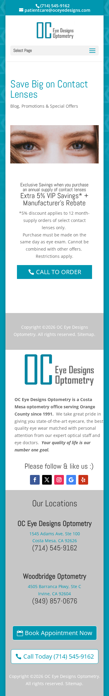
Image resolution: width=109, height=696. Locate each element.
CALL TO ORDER (58, 272)
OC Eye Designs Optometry (72, 676)
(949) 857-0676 (54, 601)
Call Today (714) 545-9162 (58, 656)
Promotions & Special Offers (49, 106)
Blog (14, 106)
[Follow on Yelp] (83, 480)
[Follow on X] (47, 480)
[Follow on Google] (71, 480)
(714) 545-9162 (55, 5)
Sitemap (86, 334)
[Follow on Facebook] (35, 480)
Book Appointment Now (58, 633)
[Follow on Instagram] (59, 480)
